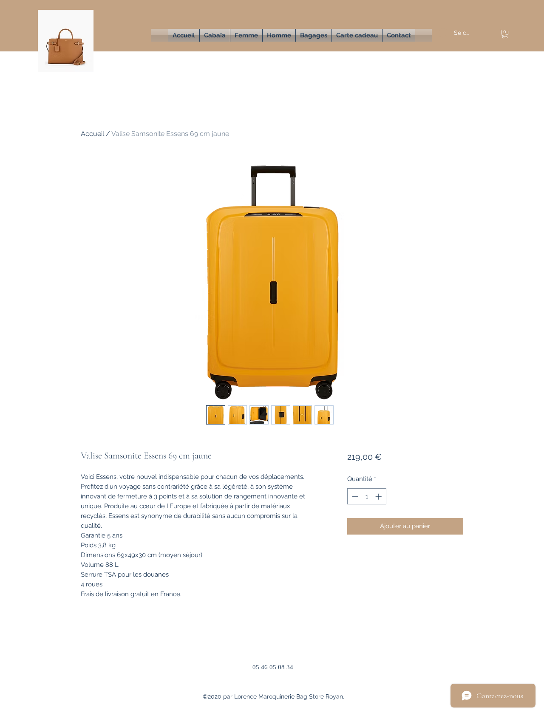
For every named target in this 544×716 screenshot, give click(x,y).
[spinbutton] (367, 496)
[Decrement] (354, 496)
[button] (246, 35)
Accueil (92, 134)
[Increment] (379, 496)
